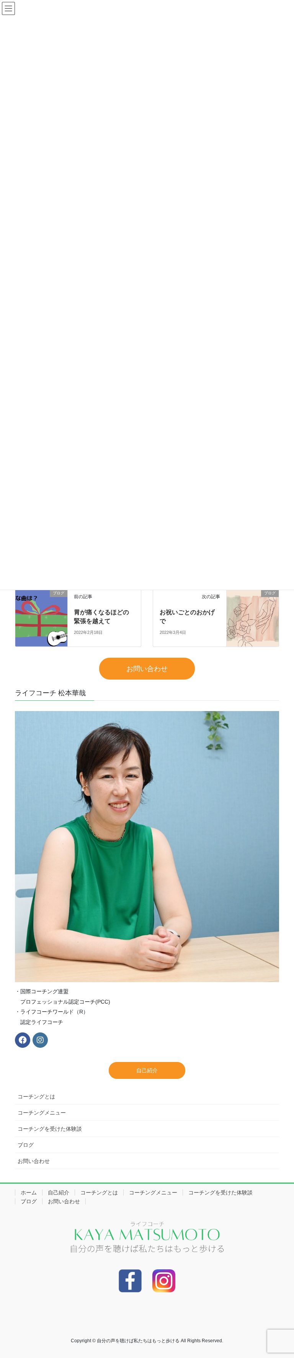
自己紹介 (58, 1192)
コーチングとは (36, 1096)
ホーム (29, 1192)
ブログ (26, 1145)
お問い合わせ (34, 1161)
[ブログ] (41, 617)
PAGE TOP (280, 1310)
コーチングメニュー (42, 1113)
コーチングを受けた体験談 (50, 1129)
